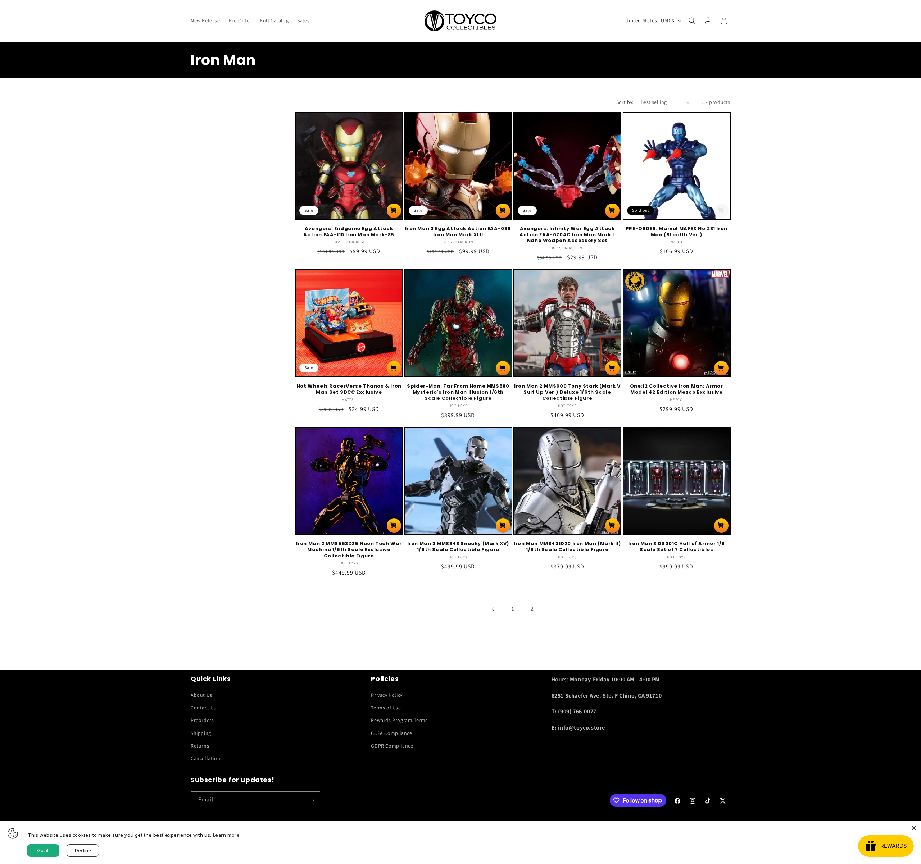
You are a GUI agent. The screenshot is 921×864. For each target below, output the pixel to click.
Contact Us (203, 707)
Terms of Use (386, 707)
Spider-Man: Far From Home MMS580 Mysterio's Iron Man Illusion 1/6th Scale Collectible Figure (458, 392)
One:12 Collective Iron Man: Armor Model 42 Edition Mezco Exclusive (676, 389)
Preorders (202, 720)
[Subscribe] (312, 799)
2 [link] (532, 608)
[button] (692, 21)
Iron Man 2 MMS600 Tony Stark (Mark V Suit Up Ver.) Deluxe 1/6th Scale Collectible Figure (567, 392)
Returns (200, 745)
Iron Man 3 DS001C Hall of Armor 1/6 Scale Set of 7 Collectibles (676, 547)
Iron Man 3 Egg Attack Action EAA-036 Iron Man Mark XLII (458, 232)
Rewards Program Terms (399, 720)
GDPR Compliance (392, 745)
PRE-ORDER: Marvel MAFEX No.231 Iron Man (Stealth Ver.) (676, 232)
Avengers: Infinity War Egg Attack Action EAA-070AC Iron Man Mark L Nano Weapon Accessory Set (567, 235)
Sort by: (625, 102)
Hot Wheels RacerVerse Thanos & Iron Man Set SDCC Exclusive (348, 389)
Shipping (201, 733)
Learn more (226, 835)
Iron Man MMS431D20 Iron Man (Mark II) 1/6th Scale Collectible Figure (567, 547)
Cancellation (205, 758)
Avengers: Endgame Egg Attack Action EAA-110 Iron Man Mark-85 (348, 232)
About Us (201, 695)
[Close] (913, 828)
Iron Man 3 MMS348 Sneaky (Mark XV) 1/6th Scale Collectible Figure (458, 547)
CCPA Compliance (391, 733)
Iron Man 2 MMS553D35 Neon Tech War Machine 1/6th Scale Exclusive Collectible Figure (349, 550)
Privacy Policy (386, 695)
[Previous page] (493, 609)
